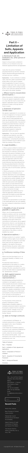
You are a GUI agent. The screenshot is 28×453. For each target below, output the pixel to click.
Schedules (5, 363)
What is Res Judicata (10, 408)
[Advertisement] (14, 15)
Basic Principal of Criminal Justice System (12, 412)
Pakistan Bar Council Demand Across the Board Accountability (12, 417)
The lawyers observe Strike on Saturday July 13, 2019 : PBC (12, 430)
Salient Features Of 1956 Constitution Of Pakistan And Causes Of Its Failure (11, 424)
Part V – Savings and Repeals (10, 360)
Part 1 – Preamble (7, 344)
